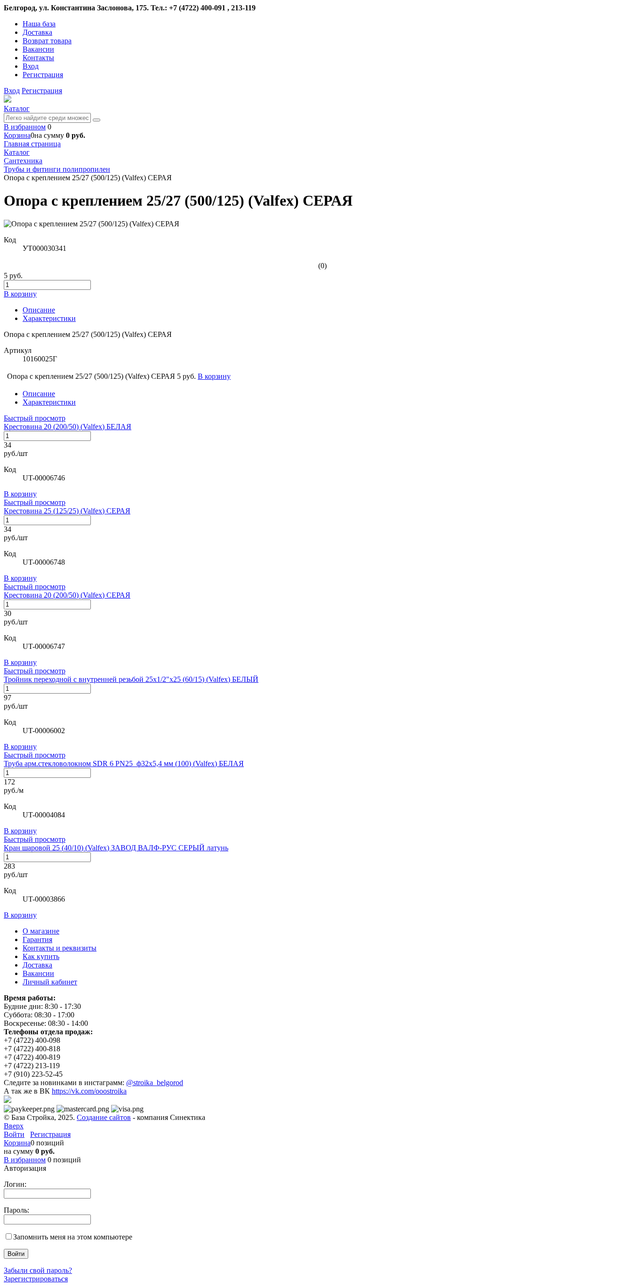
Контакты (38, 58)
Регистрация (43, 75)
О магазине (41, 931)
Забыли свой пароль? (38, 1270)
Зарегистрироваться (36, 1279)
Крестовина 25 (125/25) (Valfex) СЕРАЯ (67, 511)
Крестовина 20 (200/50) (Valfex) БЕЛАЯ (67, 427)
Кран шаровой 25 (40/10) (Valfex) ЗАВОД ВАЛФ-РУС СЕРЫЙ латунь (116, 848)
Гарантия (37, 939)
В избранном (25, 127)
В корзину (20, 494)
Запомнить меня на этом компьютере (72, 1237)
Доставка (37, 32)
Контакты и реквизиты (59, 948)
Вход (31, 66)
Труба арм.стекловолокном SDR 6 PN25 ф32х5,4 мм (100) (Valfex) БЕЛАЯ (124, 763)
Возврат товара (47, 41)
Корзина (17, 135)
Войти (14, 1134)
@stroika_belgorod (154, 1083)
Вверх (14, 1126)
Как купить (41, 956)
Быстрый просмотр (34, 418)
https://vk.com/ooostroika (89, 1091)
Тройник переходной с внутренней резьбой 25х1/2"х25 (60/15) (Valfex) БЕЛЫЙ (131, 679)
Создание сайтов (104, 1117)
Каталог (17, 108)
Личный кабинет (50, 982)
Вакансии (38, 49)
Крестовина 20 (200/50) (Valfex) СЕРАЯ (67, 595)
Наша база (39, 24)
